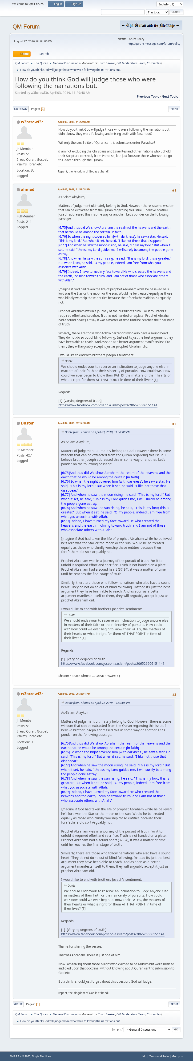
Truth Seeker (106, 63)
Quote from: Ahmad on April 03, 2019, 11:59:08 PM (97, 432)
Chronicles (154, 63)
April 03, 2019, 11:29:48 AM (74, 122)
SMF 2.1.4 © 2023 (20, 1056)
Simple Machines (41, 1056)
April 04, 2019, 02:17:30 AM (74, 423)
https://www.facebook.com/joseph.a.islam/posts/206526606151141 (107, 405)
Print (174, 109)
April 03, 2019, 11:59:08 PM (74, 189)
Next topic (169, 96)
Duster (27, 423)
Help (143, 1056)
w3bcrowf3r (32, 121)
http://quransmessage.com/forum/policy (154, 44)
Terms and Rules (159, 1056)
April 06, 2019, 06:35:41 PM (74, 693)
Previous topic (148, 96)
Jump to (117, 1029)
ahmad (27, 189)
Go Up (18, 1004)
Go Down (20, 109)
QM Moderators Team (131, 63)
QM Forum (26, 26)
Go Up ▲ (177, 1056)
